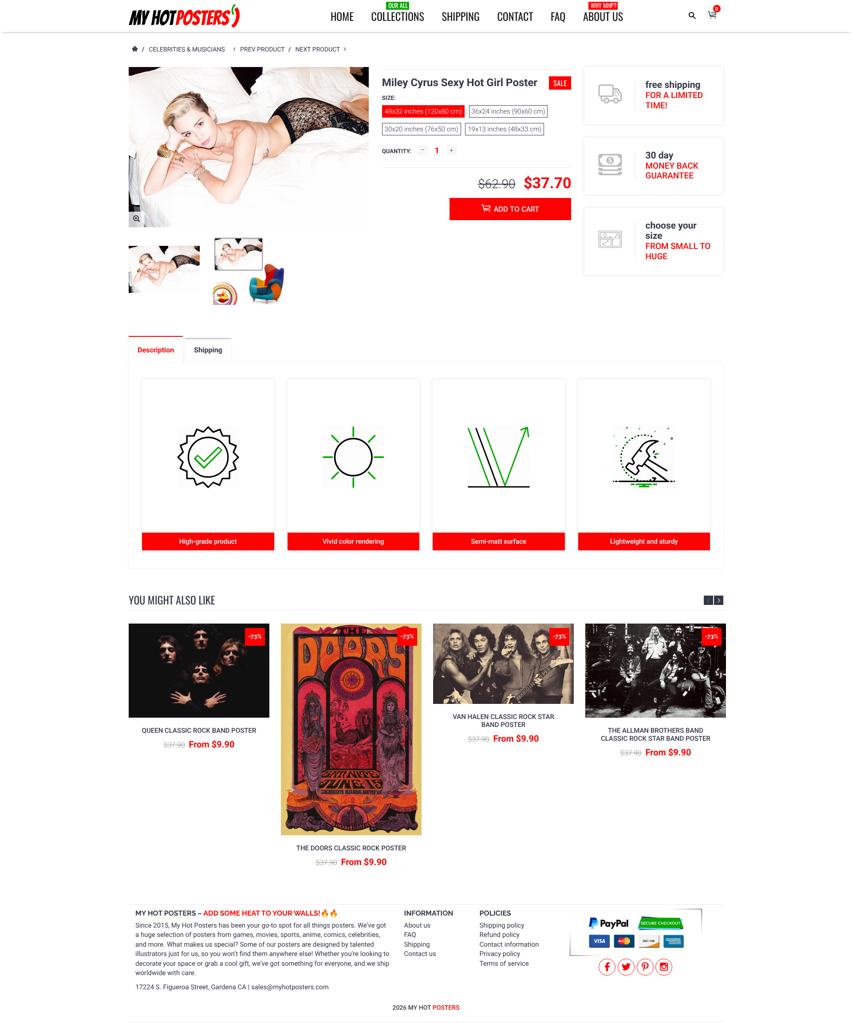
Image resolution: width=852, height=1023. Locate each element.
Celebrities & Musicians (187, 49)
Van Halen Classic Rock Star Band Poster (503, 721)
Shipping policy (502, 925)
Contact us (420, 954)
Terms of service (504, 964)
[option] (164, 269)
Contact (515, 16)
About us (417, 925)
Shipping (461, 16)
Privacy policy (500, 954)
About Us (603, 12)
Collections (397, 12)
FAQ (558, 16)
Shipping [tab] (208, 350)
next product (320, 49)
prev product (264, 49)
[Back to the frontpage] (134, 49)
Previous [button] (708, 600)
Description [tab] (156, 350)
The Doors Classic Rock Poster (351, 848)
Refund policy (500, 935)
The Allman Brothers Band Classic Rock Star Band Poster (655, 735)
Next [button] (718, 600)
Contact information (509, 944)
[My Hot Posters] (184, 16)
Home (342, 16)
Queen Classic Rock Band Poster (199, 731)
